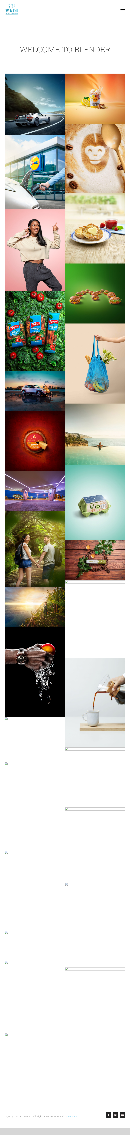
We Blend (73, 1116)
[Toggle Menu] (123, 9)
